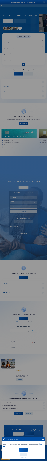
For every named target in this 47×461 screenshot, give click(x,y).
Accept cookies (23, 449)
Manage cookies (23, 457)
